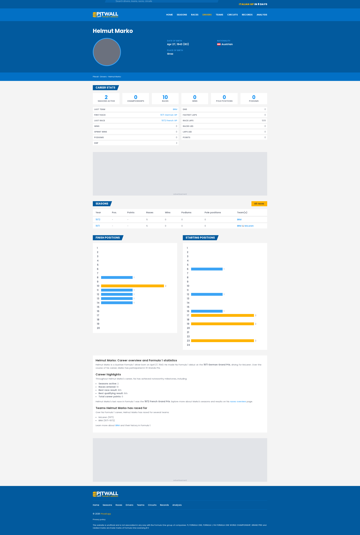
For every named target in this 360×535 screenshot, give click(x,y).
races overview (238, 401)
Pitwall (96, 76)
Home (169, 14)
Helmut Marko (114, 76)
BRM (175, 109)
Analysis (262, 14)
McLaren (249, 225)
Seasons (182, 14)
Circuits (232, 14)
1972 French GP (169, 120)
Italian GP (246, 4)
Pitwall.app (106, 513)
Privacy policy (99, 519)
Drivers (207, 14)
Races (194, 14)
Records (247, 14)
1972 (98, 219)
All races (259, 203)
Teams (219, 14)
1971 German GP (168, 114)
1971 (98, 225)
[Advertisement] (181, 173)
